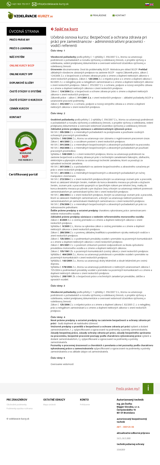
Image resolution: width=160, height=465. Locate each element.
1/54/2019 (121, 449)
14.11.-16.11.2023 (123, 438)
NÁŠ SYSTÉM (17, 57)
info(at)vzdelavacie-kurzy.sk (53, 4)
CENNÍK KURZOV (19, 108)
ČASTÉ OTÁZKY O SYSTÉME (25, 91)
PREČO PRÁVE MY (20, 39)
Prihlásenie (85, 404)
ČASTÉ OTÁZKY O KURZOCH (26, 100)
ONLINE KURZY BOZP (22, 65)
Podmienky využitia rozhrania (19, 408)
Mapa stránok (49, 404)
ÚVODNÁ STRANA (24, 31)
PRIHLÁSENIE (99, 15)
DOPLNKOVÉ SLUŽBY (22, 83)
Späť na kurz (66, 28)
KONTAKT (120, 15)
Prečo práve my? (128, 388)
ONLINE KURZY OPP (21, 74)
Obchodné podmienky (17, 404)
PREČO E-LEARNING (21, 48)
